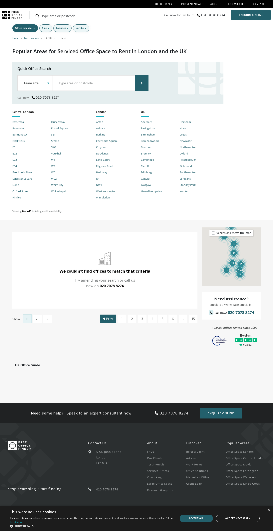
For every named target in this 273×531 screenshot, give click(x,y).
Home (15, 38)
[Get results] (141, 83)
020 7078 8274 (213, 15)
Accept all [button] (196, 518)
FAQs (150, 451)
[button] (239, 269)
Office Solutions (197, 471)
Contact (258, 3)
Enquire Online (251, 15)
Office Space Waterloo (241, 477)
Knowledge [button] (236, 3)
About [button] (214, 3)
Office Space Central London (245, 458)
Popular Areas (238, 443)
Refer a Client (195, 451)
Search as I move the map (233, 233)
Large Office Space (159, 483)
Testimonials (155, 464)
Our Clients (154, 458)
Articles (191, 458)
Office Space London (240, 451)
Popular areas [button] (191, 3)
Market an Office (197, 477)
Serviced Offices (158, 471)
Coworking (154, 477)
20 (37, 319)
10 (27, 319)
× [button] (268, 510)
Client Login (194, 483)
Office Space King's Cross (243, 483)
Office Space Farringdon (242, 471)
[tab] (51, 112)
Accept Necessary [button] (237, 518)
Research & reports (160, 490)
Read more (16, 522)
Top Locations (31, 38)
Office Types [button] (163, 3)
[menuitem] (166, 451)
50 (47, 319)
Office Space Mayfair (240, 464)
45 (193, 319)
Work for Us (194, 464)
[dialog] (136, 518)
